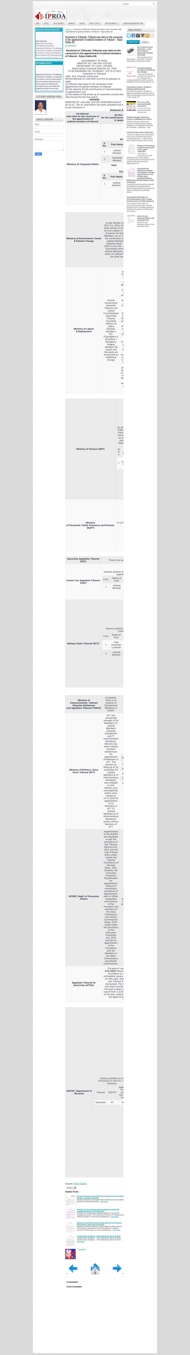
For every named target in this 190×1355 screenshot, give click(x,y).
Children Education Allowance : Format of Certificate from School (139, 118)
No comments (70, 45)
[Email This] (67, 1188)
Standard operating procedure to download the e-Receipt (146, 70)
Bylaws (82, 23)
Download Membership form (133, 23)
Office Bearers (59, 23)
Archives (145, 42)
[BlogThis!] (70, 1188)
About (46, 23)
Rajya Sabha (80, 1183)
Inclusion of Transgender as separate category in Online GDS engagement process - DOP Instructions (98, 1210)
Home (37, 23)
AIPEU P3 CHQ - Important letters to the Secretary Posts (145, 218)
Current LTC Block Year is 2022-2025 (140, 132)
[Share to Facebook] (75, 1188)
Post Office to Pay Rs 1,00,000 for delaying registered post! (139, 88)
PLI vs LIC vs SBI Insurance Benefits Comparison (144, 104)
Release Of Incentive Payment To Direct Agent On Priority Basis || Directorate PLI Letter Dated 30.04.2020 (99, 1223)
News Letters (95, 23)
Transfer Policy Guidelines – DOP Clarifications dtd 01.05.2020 (98, 1236)
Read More (104, 1201)
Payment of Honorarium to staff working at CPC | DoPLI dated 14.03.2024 (146, 148)
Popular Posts (133, 42)
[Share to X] (72, 1188)
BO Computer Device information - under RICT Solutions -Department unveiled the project (145, 51)
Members (72, 23)
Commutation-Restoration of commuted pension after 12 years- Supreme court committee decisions (140, 199)
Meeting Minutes (112, 23)
